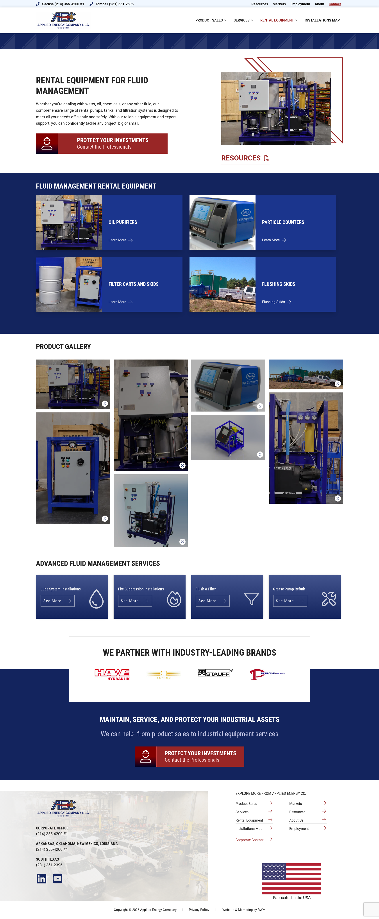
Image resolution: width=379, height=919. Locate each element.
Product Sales (246, 804)
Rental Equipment (249, 820)
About (319, 4)
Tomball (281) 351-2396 (114, 4)
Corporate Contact (250, 840)
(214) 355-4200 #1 (52, 833)
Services (242, 812)
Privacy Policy (199, 910)
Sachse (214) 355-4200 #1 (62, 4)
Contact (335, 4)
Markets (279, 4)
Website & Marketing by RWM (243, 910)
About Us (296, 820)
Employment (300, 4)
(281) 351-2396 (49, 865)
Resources (259, 4)
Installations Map (249, 829)
